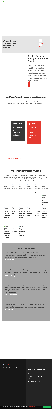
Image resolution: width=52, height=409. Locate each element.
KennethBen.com (32, 406)
